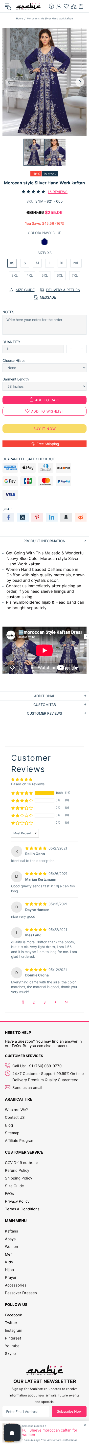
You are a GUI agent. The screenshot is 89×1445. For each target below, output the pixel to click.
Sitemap (12, 1132)
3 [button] (45, 1002)
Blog (9, 1125)
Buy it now (44, 429)
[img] (36, 848)
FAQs (9, 1193)
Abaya (10, 1238)
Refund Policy (17, 1170)
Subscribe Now (69, 1411)
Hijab (9, 1269)
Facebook (13, 1315)
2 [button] (34, 1002)
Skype (10, 1353)
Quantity (11, 342)
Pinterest (13, 1338)
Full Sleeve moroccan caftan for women (49, 1432)
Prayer (11, 1277)
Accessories (15, 1285)
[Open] (12, 1432)
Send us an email (27, 1087)
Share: (8, 509)
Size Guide (14, 1185)
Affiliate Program (19, 1140)
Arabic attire (28, 6)
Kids (9, 1262)
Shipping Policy (18, 1178)
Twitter (11, 1322)
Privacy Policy (17, 1201)
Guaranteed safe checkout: (29, 459)
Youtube (12, 1345)
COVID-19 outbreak (22, 1162)
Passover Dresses (21, 1292)
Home (19, 18)
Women (11, 1246)
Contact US (15, 1117)
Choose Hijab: (13, 360)
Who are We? (16, 1109)
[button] (22, 793)
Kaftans (11, 1231)
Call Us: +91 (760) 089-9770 (37, 1066)
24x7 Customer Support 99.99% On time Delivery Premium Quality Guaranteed (48, 1076)
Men (9, 1254)
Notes (8, 312)
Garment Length (15, 379)
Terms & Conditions (22, 1209)
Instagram (13, 1330)
